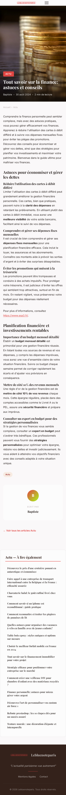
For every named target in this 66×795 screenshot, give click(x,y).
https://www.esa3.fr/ (15, 315)
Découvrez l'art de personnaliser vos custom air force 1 (32, 704)
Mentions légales (27, 776)
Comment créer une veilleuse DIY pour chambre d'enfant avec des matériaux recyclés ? (33, 681)
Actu (8, 74)
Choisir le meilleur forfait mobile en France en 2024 (31, 648)
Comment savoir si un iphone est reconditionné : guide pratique (25, 605)
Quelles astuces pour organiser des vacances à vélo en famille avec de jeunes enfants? (32, 626)
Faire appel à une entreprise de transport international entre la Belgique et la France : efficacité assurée (32, 582)
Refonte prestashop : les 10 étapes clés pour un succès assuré (31, 715)
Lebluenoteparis (43, 755)
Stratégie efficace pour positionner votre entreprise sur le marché (29, 669)
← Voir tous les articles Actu (19, 530)
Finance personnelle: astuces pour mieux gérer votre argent (30, 693)
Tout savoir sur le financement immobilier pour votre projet (31, 658)
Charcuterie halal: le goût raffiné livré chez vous (31, 594)
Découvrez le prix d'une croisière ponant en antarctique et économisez (31, 570)
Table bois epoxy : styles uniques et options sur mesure (31, 637)
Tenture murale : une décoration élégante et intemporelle (31, 725)
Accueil (6, 107)
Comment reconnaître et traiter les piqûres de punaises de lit (31, 616)
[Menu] (46, 2)
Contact (44, 776)
